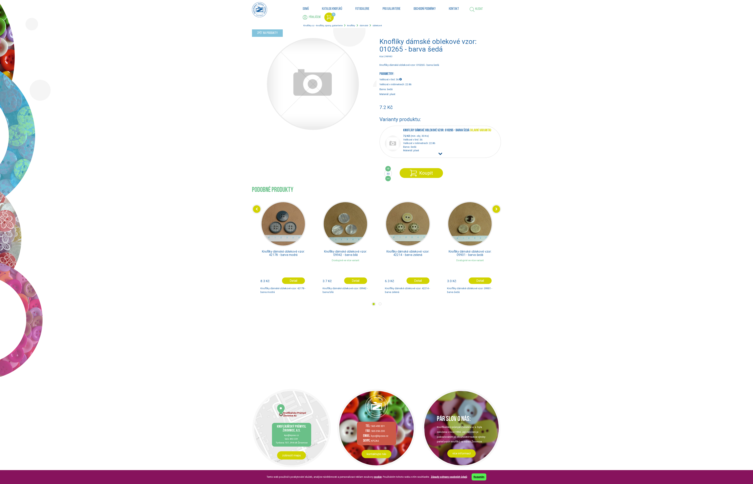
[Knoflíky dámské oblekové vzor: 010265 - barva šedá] (394, 150)
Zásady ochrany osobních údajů (449, 476)
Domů (306, 9)
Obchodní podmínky (425, 9)
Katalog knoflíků (332, 9)
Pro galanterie (391, 9)
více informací (461, 453)
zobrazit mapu (291, 455)
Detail (293, 281)
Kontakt (454, 9)
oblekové (377, 25)
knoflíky (351, 25)
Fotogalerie (362, 9)
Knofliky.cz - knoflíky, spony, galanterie (323, 25)
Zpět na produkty (267, 33)
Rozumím (479, 476)
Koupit (426, 173)
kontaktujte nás (376, 454)
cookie (378, 476)
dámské (364, 25)
